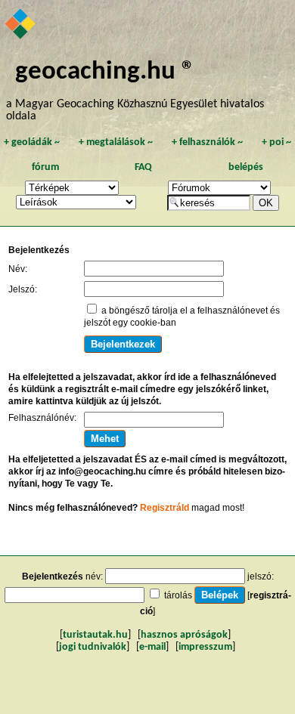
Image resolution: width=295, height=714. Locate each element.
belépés (245, 167)
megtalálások (115, 142)
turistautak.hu (95, 635)
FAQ (143, 167)
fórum (45, 167)
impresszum (205, 647)
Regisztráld (164, 507)
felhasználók (207, 142)
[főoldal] (21, 25)
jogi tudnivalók (92, 647)
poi (276, 142)
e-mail (152, 647)
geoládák (31, 142)
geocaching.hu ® (105, 72)
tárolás (178, 595)
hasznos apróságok (184, 635)
